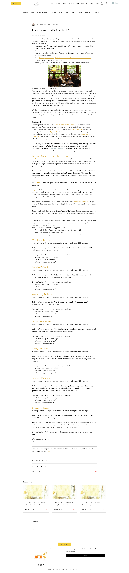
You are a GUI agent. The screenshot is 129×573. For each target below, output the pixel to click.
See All (104, 481)
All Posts (25, 12)
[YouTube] (43, 565)
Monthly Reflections (42, 12)
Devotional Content (57, 12)
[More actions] (96, 25)
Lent (32, 12)
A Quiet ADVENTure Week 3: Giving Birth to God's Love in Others (63, 503)
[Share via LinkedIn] (41, 466)
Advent (80, 12)
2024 (67, 12)
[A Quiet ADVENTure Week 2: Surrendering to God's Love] (93, 492)
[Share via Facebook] (33, 466)
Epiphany (87, 12)
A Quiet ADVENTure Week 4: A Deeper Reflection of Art (35, 503)
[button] (102, 3)
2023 (73, 12)
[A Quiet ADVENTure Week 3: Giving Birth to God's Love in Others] (64, 492)
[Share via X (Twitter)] (37, 466)
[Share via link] (46, 466)
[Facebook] (38, 565)
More (95, 12)
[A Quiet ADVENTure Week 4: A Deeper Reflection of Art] (36, 492)
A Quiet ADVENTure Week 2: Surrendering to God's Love (92, 503)
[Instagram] (41, 565)
